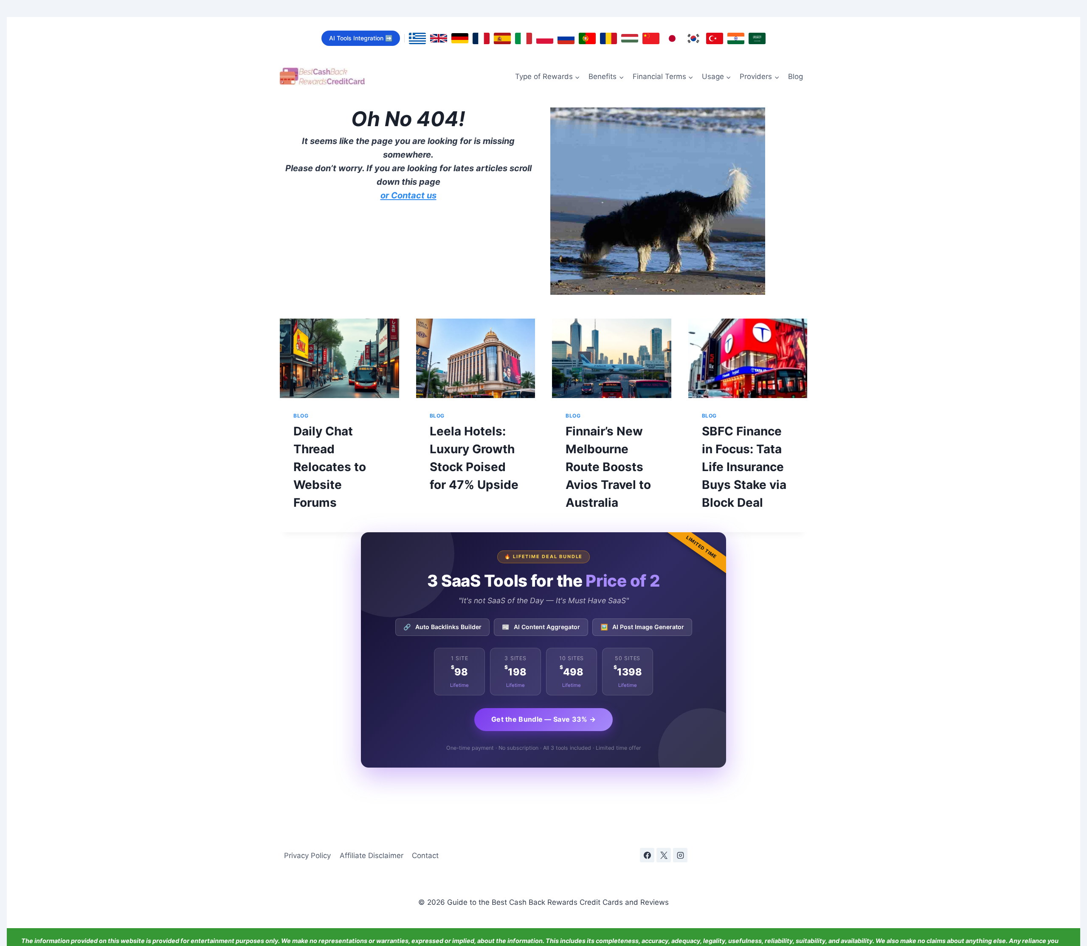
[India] (735, 38)
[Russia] (566, 38)
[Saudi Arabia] (757, 38)
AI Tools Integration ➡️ (360, 38)
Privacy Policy (307, 855)
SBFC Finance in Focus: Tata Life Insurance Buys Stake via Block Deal (744, 467)
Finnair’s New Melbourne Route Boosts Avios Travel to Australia (608, 467)
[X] (663, 855)
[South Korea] (693, 38)
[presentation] (339, 358)
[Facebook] (647, 855)
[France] (481, 38)
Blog (795, 76)
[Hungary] (629, 38)
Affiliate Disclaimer (371, 855)
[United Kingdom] (438, 38)
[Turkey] (714, 38)
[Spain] (502, 38)
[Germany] (459, 38)
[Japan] (672, 38)
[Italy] (523, 38)
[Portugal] (587, 38)
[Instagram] (680, 855)
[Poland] (544, 38)
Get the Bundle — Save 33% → (543, 719)
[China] (650, 38)
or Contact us (408, 195)
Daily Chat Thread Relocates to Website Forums (329, 467)
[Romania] (608, 38)
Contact (425, 855)
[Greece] (417, 38)
